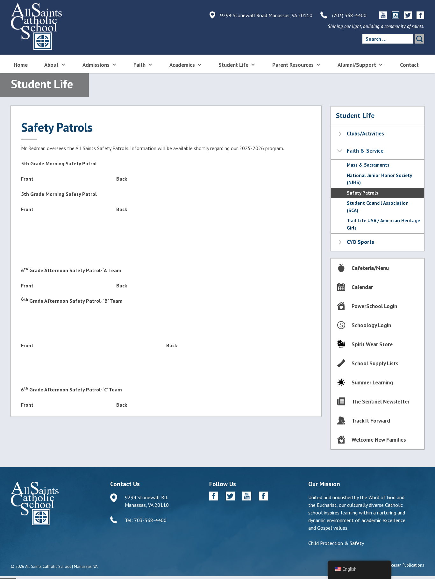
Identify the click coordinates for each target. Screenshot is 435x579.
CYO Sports (360, 241)
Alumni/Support (357, 64)
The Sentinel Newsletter (381, 401)
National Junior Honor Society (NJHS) (379, 179)
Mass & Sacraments (368, 165)
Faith (139, 64)
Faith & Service (365, 150)
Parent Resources (293, 64)
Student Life (233, 64)
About (51, 64)
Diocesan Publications (404, 565)
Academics (182, 64)
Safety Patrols (362, 193)
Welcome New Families (379, 439)
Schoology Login (371, 325)
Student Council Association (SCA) (378, 206)
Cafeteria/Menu (370, 268)
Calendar (362, 287)
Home (21, 64)
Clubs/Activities (365, 133)
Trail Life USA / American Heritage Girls (383, 224)
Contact (409, 64)
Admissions (96, 64)
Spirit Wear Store (372, 344)
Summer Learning (372, 382)
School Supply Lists (375, 363)
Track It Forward (371, 420)
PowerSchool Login (374, 306)
